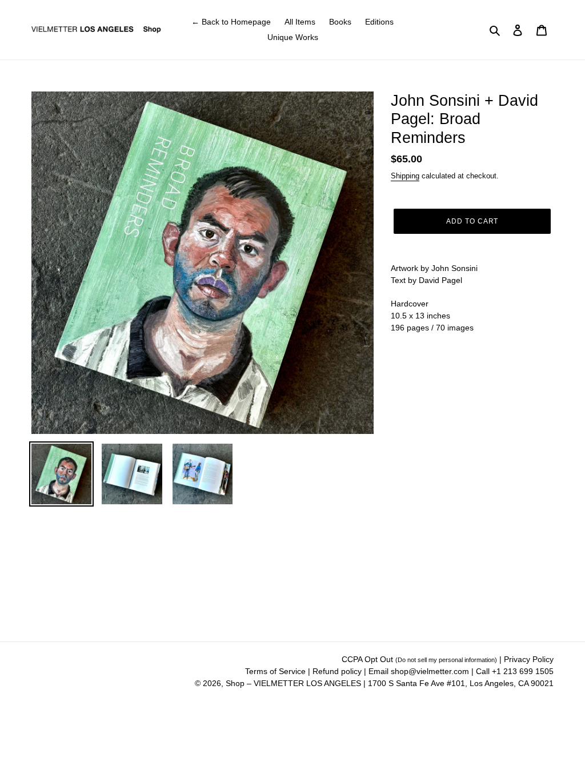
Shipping (405, 176)
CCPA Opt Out (419, 659)
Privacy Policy (529, 659)
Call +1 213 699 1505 (515, 671)
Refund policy (338, 671)
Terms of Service (276, 671)
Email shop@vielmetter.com (418, 671)
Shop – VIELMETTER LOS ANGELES (293, 683)
